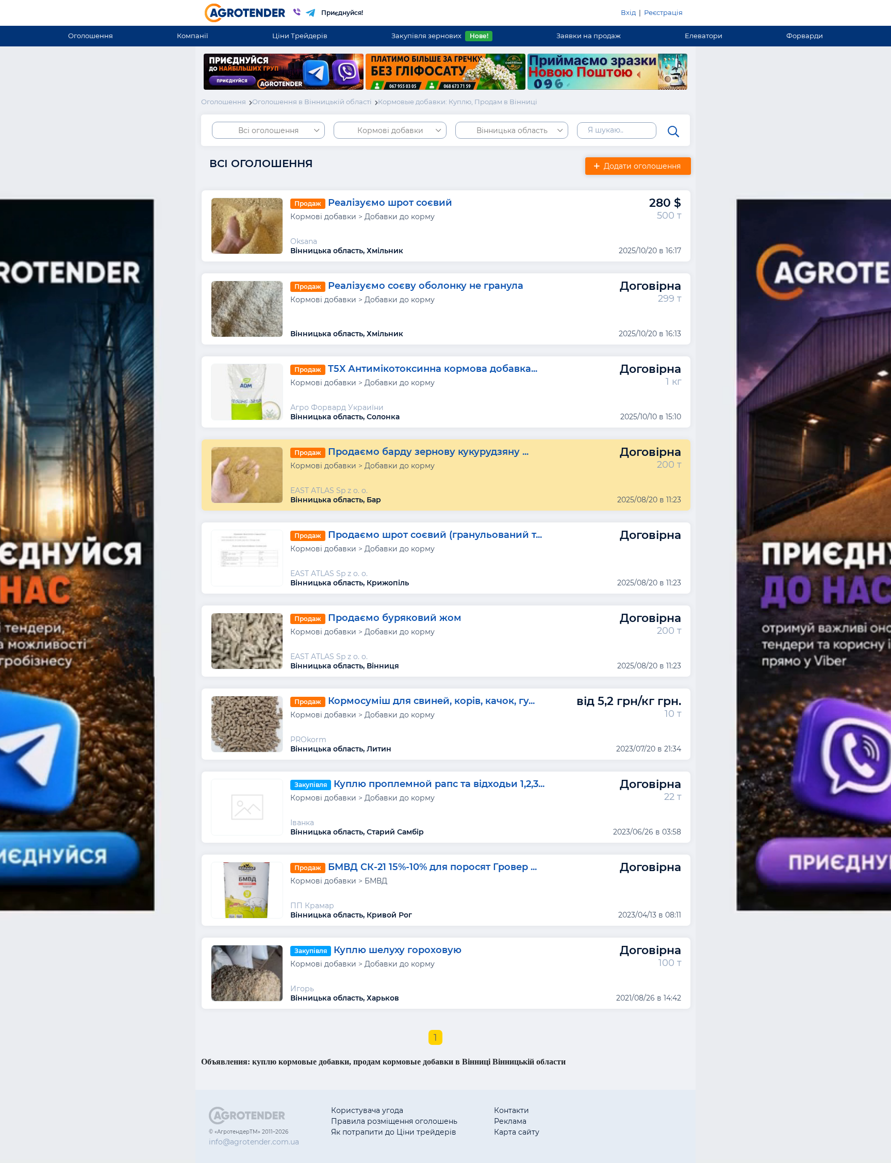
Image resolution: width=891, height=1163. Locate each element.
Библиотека (598, 1110)
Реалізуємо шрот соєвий (390, 202)
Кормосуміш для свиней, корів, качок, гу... (431, 701)
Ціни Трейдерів (299, 35)
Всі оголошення (268, 130)
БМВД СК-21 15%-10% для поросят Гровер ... (432, 867)
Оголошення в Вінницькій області (312, 101)
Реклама (510, 1121)
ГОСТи (587, 1121)
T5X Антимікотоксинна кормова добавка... (432, 368)
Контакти (511, 1110)
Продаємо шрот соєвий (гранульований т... (435, 534)
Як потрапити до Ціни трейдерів (393, 1132)
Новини (590, 1132)
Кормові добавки (390, 130)
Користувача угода (367, 1110)
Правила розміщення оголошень (394, 1121)
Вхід (628, 12)
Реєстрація (663, 12)
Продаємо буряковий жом (394, 618)
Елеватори (703, 35)
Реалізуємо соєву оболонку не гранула (425, 285)
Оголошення (90, 35)
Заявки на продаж (588, 35)
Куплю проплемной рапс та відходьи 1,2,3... (439, 784)
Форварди (804, 35)
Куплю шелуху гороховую (397, 950)
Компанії (192, 35)
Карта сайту (516, 1132)
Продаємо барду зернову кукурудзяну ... (428, 451)
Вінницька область (512, 130)
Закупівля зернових (439, 35)
